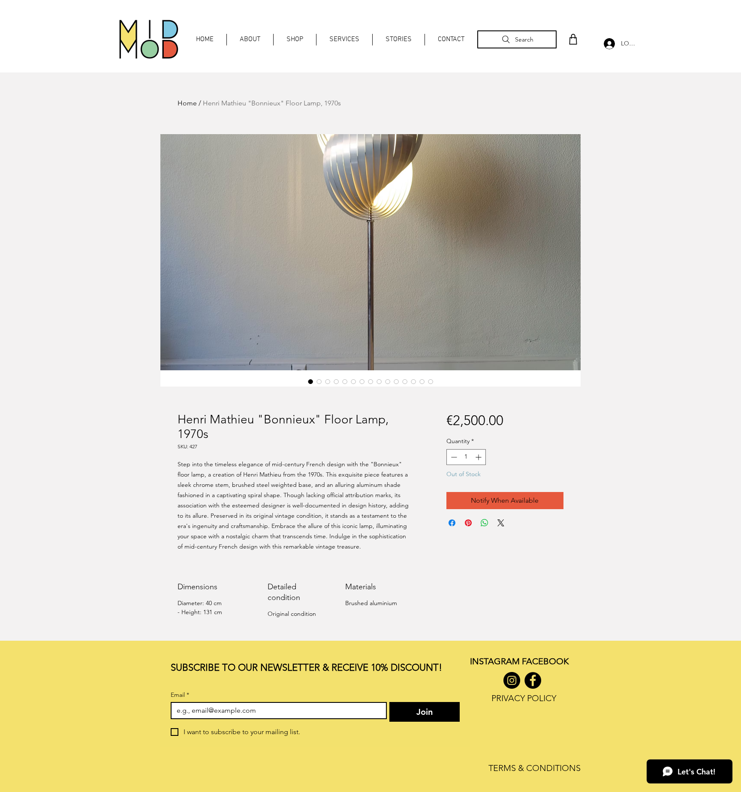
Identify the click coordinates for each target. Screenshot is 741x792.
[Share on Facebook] (452, 523)
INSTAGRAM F (498, 661)
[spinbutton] (466, 457)
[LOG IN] (607, 44)
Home (187, 103)
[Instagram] (511, 680)
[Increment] (479, 457)
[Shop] (573, 39)
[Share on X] (501, 523)
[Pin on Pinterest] (468, 523)
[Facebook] (532, 680)
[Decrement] (453, 457)
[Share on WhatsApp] (484, 523)
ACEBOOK (547, 661)
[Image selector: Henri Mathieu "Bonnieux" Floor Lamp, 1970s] (310, 381)
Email (180, 695)
